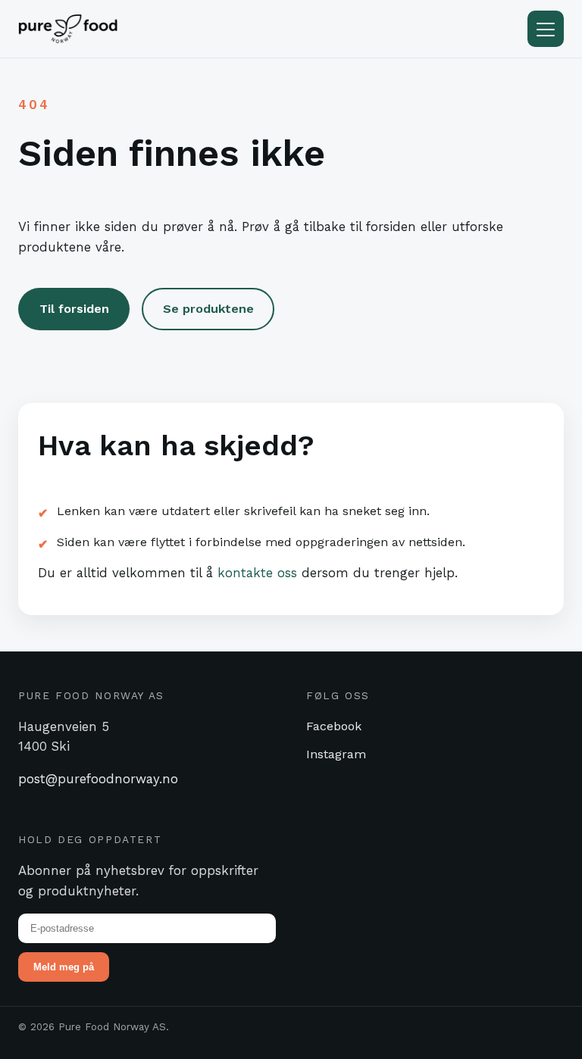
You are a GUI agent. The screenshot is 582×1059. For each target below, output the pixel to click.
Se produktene (208, 308)
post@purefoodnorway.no (98, 778)
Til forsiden (74, 308)
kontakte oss (257, 572)
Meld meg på (63, 967)
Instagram (336, 754)
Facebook (333, 726)
